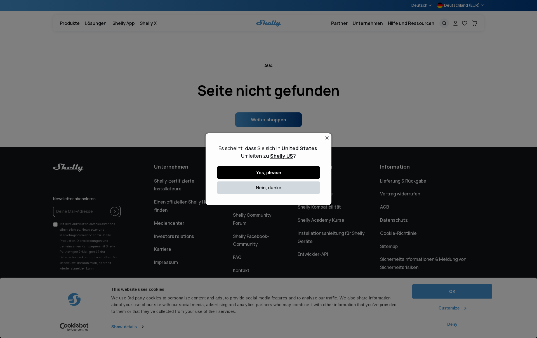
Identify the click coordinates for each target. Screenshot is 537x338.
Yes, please (268, 172)
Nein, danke (268, 188)
